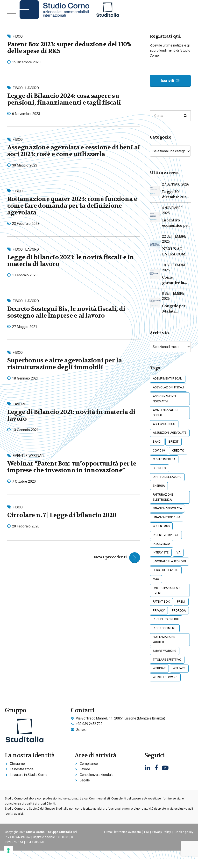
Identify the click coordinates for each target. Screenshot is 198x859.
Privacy (159, 610)
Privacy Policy (161, 832)
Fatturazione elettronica (163, 497)
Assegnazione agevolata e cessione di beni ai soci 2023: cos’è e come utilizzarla (73, 150)
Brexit (173, 441)
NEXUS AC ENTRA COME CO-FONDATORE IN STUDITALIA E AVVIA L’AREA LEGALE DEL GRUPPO (175, 251)
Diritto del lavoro (167, 477)
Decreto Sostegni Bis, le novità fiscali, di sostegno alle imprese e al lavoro (66, 312)
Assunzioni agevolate (169, 432)
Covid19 (159, 450)
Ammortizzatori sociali (165, 412)
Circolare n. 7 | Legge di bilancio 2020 (61, 515)
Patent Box (161, 601)
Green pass (161, 526)
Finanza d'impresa (166, 517)
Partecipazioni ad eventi (166, 590)
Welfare (179, 668)
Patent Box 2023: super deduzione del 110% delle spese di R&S (69, 47)
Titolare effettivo (167, 659)
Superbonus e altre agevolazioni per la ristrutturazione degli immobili (64, 363)
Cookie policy (184, 832)
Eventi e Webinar (28, 455)
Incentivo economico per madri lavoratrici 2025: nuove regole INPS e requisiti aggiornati (175, 223)
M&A (156, 579)
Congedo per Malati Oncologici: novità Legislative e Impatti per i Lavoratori (173, 308)
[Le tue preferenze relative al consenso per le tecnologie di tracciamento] (8, 850)
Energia (159, 485)
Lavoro (32, 88)
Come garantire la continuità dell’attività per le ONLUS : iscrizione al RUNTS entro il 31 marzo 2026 (176, 280)
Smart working (164, 651)
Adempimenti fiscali (167, 378)
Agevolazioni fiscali (168, 387)
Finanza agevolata (167, 508)
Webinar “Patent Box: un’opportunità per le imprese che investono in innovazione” (71, 466)
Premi (181, 601)
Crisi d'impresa (164, 459)
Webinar (159, 668)
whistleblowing (165, 677)
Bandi (157, 441)
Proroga (179, 610)
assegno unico (164, 424)
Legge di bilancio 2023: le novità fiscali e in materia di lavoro (70, 260)
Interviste (161, 552)
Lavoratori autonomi (169, 561)
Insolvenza (161, 544)
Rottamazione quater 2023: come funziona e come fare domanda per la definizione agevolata (72, 205)
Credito (178, 450)
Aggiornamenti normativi (164, 399)
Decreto (159, 468)
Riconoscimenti (165, 628)
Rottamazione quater (164, 639)
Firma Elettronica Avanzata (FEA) (126, 832)
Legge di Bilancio (165, 570)
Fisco (18, 36)
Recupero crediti (166, 619)
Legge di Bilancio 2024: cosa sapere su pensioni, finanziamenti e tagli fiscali (64, 99)
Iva (178, 552)
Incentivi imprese (166, 535)
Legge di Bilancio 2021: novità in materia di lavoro (71, 415)
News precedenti (110, 556)
